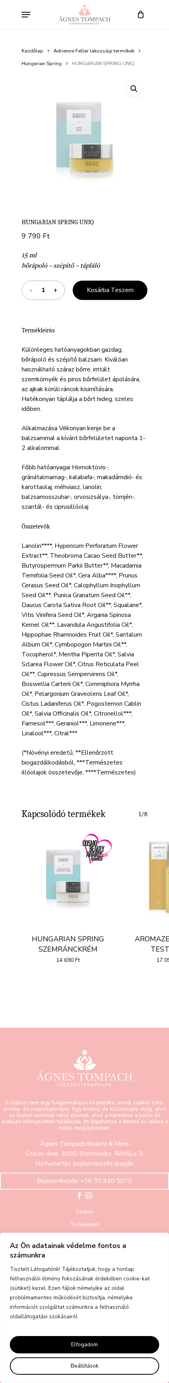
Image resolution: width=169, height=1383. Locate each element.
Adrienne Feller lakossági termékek (93, 50)
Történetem (84, 1224)
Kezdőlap (32, 50)
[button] (134, 89)
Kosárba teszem (110, 290)
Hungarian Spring (42, 63)
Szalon (84, 1211)
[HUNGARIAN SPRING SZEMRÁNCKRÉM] (68, 877)
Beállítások (85, 1366)
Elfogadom (84, 1344)
